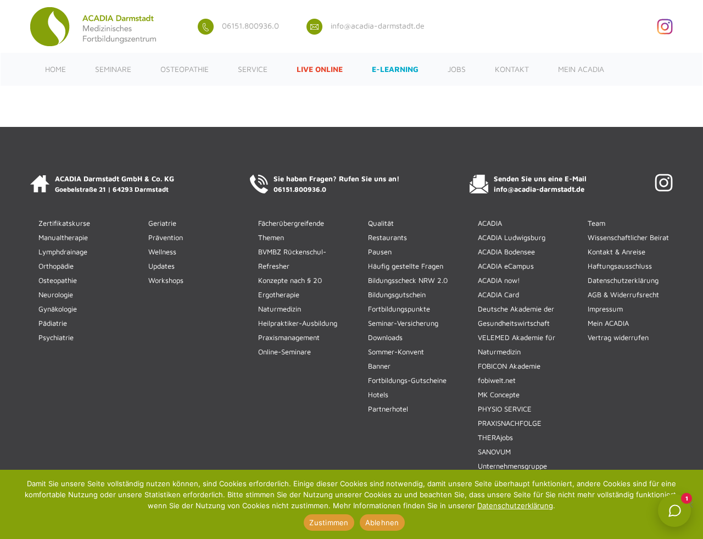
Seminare (113, 69)
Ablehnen (382, 522)
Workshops (165, 280)
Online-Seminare (284, 351)
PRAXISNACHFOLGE (510, 423)
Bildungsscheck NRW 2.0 (408, 280)
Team (596, 223)
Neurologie (55, 294)
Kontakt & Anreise (616, 251)
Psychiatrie (56, 337)
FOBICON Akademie (509, 366)
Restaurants (387, 237)
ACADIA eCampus (506, 266)
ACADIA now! (499, 280)
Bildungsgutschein (397, 294)
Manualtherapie (63, 237)
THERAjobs (495, 437)
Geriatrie (162, 223)
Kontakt (512, 69)
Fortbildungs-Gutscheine (407, 380)
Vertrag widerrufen (618, 337)
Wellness (162, 251)
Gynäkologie (57, 308)
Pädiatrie (52, 323)
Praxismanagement (289, 337)
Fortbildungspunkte (399, 308)
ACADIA (490, 223)
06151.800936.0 (250, 25)
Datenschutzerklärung (623, 280)
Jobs (457, 69)
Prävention (165, 237)
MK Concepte (499, 394)
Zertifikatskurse (64, 223)
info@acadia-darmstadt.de (378, 25)
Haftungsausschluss (620, 266)
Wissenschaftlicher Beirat (628, 237)
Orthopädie (56, 266)
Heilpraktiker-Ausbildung (297, 323)
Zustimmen (328, 522)
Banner (379, 366)
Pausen (380, 251)
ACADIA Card (498, 294)
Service (252, 69)
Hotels (378, 394)
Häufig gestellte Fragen (405, 266)
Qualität (381, 223)
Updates (161, 266)
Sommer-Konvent (396, 351)
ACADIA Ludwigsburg (511, 237)
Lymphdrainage (62, 251)
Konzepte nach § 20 (290, 280)
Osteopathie (184, 69)
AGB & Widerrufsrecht (623, 294)
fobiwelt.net (497, 380)
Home (55, 69)
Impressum (605, 308)
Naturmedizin (279, 308)
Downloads (385, 337)
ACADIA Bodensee (506, 251)
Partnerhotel (388, 408)
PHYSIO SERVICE (505, 408)
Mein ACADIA (581, 69)
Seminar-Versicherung (403, 323)
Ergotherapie (278, 294)
